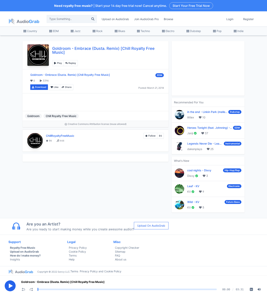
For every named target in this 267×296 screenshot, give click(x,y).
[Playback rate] (251, 289)
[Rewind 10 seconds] (23, 289)
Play (59, 63)
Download (40, 87)
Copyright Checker (127, 247)
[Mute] (259, 289)
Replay (72, 63)
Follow (152, 135)
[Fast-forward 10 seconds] (31, 289)
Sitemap (120, 251)
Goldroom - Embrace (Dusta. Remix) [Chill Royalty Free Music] (63, 281)
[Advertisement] (95, 102)
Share (68, 87)
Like (56, 87)
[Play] (10, 285)
